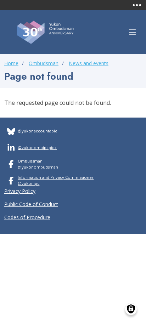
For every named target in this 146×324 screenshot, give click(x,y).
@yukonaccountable (37, 130)
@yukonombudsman (38, 167)
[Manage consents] (131, 309)
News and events (88, 63)
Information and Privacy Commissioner (56, 177)
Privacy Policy (19, 191)
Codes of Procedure (27, 217)
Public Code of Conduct (31, 204)
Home (11, 63)
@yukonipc (28, 183)
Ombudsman (43, 63)
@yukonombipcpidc (37, 147)
